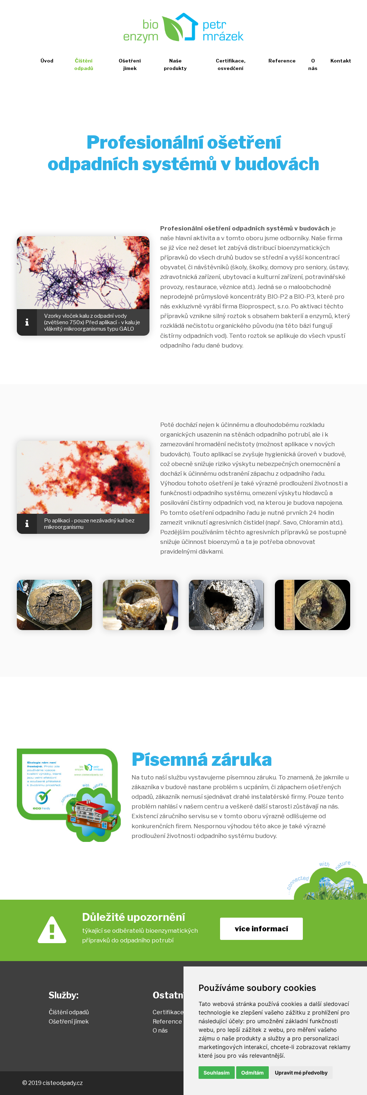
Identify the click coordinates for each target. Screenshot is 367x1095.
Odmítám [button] (252, 1073)
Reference (282, 61)
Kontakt (340, 61)
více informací (261, 928)
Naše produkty (175, 64)
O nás (313, 64)
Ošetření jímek (130, 64)
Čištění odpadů (83, 64)
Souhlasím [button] (217, 1073)
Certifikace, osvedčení (231, 64)
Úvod (46, 61)
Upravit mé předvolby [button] (301, 1073)
